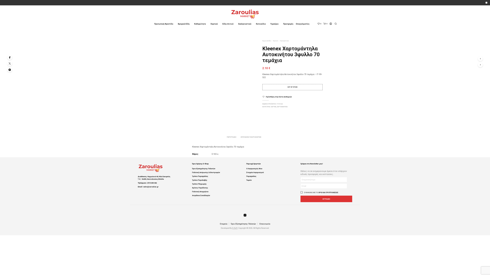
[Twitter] (9, 63)
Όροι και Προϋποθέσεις (328, 192)
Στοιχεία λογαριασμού (255, 172)
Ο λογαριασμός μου (254, 169)
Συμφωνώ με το (321, 192)
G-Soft (235, 228)
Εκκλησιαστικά (244, 24)
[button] (319, 23)
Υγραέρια (274, 24)
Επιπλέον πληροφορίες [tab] (251, 137)
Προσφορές (288, 24)
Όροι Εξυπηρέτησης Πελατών (203, 169)
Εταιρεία (223, 224)
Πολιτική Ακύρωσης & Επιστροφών (206, 172)
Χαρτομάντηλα (284, 41)
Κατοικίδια (261, 24)
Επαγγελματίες (302, 24)
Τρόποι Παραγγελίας (200, 176)
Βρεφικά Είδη (183, 24)
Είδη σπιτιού (228, 24)
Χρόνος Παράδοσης (200, 188)
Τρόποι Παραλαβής (199, 180)
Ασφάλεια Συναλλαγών (201, 195)
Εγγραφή (326, 199)
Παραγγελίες (251, 176)
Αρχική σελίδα (266, 41)
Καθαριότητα (200, 24)
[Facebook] (9, 57)
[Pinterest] (9, 69)
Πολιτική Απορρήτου (200, 192)
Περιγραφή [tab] (231, 137)
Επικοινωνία (265, 224)
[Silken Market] (486, 3)
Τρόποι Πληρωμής (199, 184)
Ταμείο (249, 180)
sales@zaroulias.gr (151, 187)
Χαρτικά (214, 24)
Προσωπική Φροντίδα (163, 24)
